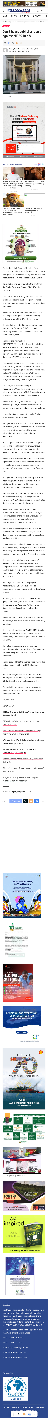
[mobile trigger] (5, 10)
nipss (14, 791)
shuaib (28, 791)
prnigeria (21, 791)
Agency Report (14, 49)
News (6, 26)
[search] (38, 11)
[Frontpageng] (18, 10)
